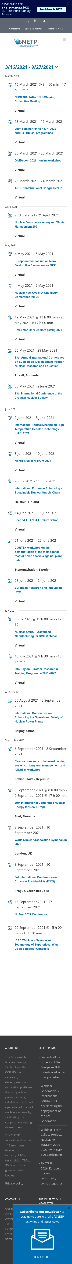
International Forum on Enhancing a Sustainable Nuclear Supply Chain (38, 490)
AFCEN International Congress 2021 (39, 188)
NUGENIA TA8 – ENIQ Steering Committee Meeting (35, 99)
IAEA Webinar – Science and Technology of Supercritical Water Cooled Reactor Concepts (37, 944)
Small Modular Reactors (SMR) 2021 (38, 330)
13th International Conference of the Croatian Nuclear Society (38, 395)
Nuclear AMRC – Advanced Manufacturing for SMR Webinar (36, 634)
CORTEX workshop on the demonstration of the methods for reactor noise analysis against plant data (38, 554)
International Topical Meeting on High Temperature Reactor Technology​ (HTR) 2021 (39, 429)
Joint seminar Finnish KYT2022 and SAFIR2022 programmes (35, 131)
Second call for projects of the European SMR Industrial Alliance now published (53, 1067)
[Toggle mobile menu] (65, 39)
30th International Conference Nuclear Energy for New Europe (40, 805)
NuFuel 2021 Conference (31, 914)
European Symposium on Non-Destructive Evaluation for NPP (35, 263)
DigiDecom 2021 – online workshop (38, 160)
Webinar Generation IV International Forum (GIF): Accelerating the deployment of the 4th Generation (52, 1103)
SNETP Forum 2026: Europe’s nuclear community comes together (51, 1173)
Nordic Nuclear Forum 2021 (33, 461)
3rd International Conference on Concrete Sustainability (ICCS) (36, 879)
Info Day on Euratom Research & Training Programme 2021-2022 (36, 671)
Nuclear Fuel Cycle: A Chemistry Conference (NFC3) (36, 295)
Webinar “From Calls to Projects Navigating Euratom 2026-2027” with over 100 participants (52, 1142)
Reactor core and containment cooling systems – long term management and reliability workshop (40, 765)
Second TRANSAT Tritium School (37, 520)
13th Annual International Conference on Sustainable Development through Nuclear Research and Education (39, 361)
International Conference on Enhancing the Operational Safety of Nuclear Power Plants (39, 717)
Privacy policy (14, 1183)
